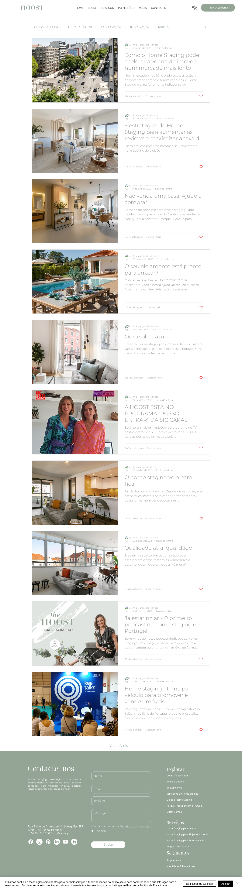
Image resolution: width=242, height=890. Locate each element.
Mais (161, 27)
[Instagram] (39, 842)
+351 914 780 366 (39, 833)
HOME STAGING (81, 27)
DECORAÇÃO (112, 27)
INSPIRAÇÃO (140, 27)
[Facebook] (31, 842)
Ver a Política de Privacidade (150, 885)
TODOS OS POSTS (46, 27)
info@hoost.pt (61, 833)
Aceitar (225, 883)
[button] (205, 27)
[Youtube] (65, 842)
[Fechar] (237, 883)
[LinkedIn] (57, 842)
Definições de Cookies (199, 883)
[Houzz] (74, 842)
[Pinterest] (48, 842)
